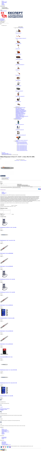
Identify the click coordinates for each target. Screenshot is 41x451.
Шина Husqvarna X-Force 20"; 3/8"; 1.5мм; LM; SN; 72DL (8, 382)
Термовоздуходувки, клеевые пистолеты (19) (22, 116)
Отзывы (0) (3, 193)
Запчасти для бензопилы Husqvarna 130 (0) (22, 143)
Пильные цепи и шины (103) (20, 129)
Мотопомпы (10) (18, 80)
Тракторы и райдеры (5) (19, 59)
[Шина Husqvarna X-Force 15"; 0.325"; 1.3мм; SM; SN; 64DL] (7, 174)
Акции (3, 3)
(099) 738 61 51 (2, 18)
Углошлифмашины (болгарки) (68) (20, 113)
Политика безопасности (5, 430)
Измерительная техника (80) (20, 112)
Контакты (3, 4)
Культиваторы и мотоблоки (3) (20, 64)
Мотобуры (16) (18, 48)
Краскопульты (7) (18, 117)
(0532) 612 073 (2, 20)
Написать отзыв (3, 189)
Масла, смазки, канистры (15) (20, 124)
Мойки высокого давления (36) (20, 96)
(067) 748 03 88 (2, 19)
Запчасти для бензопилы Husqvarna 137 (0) (22, 145)
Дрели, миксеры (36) (18, 108)
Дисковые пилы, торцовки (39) (20, 109)
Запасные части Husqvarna (5, 431)
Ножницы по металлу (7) (19, 114)
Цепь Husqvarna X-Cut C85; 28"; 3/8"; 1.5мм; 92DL (7, 279)
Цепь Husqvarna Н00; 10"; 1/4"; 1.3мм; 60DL (6, 395)
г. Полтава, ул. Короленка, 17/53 (6, 444)
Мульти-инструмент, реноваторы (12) (21, 110)
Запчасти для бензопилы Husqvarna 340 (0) (22, 148)
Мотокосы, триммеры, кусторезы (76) (21, 38)
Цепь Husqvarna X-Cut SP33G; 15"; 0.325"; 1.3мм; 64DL (8, 227)
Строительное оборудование (18, 118)
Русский (6, 7)
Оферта (3, 432)
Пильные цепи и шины (5, 153)
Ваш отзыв (1, 213)
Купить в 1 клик (19, 184)
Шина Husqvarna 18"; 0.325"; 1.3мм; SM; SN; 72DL (7, 240)
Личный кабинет (4, 437)
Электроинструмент (22, 107)
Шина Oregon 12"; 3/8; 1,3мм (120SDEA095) (6, 266)
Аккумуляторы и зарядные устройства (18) (22, 140)
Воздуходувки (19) (18, 101)
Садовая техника (21, 27)
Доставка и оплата (4, 1)
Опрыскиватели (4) (18, 85)
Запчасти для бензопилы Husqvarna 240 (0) (22, 147)
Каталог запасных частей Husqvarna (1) (21, 141)
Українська (6, 8)
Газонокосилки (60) (18, 43)
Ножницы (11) (18, 106)
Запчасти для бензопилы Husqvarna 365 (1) (22, 149)
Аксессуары (19, 119)
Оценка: (1, 214)
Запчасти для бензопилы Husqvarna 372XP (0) (22, 150)
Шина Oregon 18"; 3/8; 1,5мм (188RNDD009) (6, 253)
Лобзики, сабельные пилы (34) (20, 115)
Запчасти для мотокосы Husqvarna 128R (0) (22, 142)
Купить (1, 183)
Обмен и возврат (4, 2)
